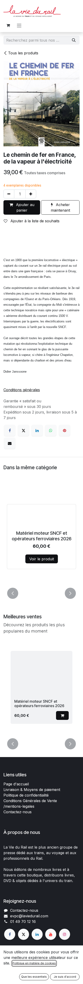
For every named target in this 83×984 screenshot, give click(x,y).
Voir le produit (41, 559)
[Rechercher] (74, 40)
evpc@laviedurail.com (29, 916)
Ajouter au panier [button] (24, 207)
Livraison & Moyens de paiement (31, 789)
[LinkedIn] (37, 430)
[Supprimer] (8, 194)
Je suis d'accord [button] (65, 976)
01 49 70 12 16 (23, 921)
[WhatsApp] (50, 430)
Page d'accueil (16, 784)
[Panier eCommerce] (8, 25)
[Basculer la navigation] (19, 25)
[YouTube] (50, 934)
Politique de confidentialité (26, 795)
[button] (12, 593)
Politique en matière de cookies (34, 963)
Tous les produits (23, 53)
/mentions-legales (18, 806)
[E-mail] (9, 443)
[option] (41, 534)
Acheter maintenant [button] (60, 207)
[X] (23, 430)
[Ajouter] (30, 194)
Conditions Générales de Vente (30, 800)
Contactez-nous (17, 812)
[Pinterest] (64, 430)
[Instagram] (64, 934)
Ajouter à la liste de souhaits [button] (34, 221)
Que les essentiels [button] (34, 976)
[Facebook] (9, 430)
